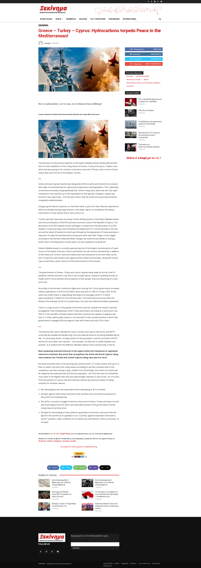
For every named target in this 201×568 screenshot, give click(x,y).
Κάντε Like (157, 49)
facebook (42, 441)
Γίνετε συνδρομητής (153, 64)
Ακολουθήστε (156, 54)
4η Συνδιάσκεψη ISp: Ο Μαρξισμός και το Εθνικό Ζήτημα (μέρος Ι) (104, 482)
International (43, 25)
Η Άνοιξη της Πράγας (146, 110)
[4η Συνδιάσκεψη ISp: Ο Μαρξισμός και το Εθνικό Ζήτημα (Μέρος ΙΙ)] (44, 483)
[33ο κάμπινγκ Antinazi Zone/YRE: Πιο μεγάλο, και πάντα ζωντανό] (44, 495)
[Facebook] (148, 1)
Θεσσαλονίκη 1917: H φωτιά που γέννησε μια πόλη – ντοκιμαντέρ (149, 135)
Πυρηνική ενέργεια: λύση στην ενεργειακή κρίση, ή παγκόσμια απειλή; (106, 506)
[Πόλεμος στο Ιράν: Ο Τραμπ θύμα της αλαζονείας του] (44, 506)
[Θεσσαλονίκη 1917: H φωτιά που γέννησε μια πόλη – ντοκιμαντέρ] (131, 135)
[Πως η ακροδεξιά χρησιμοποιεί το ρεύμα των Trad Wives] (131, 102)
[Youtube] (161, 1)
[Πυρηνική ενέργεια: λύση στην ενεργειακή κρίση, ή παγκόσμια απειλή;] (87, 506)
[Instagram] (151, 1)
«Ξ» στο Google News (61, 433)
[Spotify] (155, 1)
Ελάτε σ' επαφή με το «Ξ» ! (144, 158)
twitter (49, 441)
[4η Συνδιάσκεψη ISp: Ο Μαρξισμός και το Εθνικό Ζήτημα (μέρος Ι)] (87, 483)
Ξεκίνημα (47, 43)
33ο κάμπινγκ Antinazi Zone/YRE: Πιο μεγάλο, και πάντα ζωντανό (62, 494)
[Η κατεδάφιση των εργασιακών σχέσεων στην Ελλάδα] (131, 124)
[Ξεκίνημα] (41, 43)
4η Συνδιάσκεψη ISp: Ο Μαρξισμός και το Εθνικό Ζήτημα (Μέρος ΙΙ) (61, 482)
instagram (57, 441)
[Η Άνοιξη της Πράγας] (131, 113)
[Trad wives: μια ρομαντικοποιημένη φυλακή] (131, 147)
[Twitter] (158, 1)
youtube (65, 441)
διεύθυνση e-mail (77, 541)
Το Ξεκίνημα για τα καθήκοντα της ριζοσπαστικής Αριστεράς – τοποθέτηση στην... (106, 494)
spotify (73, 441)
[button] (160, 19)
